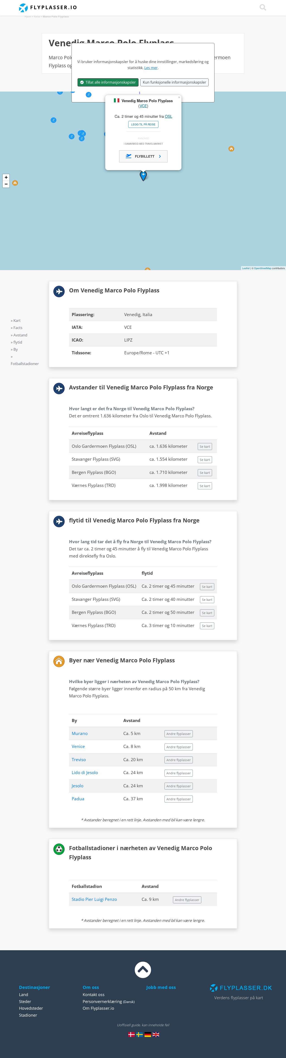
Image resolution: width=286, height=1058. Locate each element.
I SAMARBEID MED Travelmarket (143, 143)
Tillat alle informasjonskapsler (110, 82)
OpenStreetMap (262, 268)
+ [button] (6, 177)
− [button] (6, 184)
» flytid (16, 341)
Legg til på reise (143, 124)
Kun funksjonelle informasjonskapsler (174, 82)
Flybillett (145, 156)
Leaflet (246, 268)
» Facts (16, 327)
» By (14, 349)
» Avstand (19, 334)
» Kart (16, 320)
